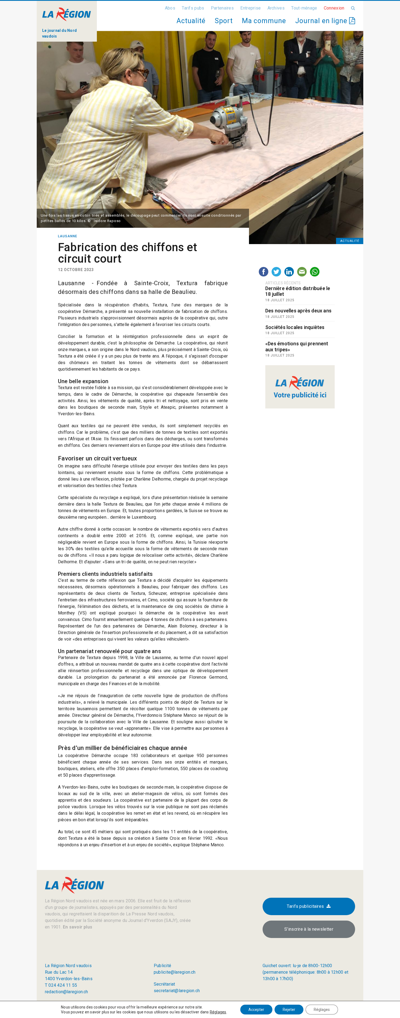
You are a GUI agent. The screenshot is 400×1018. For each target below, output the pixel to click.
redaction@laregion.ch (66, 991)
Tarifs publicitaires (305, 906)
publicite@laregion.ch (175, 972)
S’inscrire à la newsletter (308, 929)
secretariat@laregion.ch (177, 990)
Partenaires (222, 8)
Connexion (334, 8)
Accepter (256, 1009)
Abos (170, 8)
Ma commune (264, 21)
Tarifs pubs (193, 8)
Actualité (191, 21)
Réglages (218, 1012)
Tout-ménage (304, 8)
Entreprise (250, 8)
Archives (276, 8)
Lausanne (67, 236)
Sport (224, 21)
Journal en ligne (322, 21)
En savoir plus (77, 927)
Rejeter (289, 1009)
